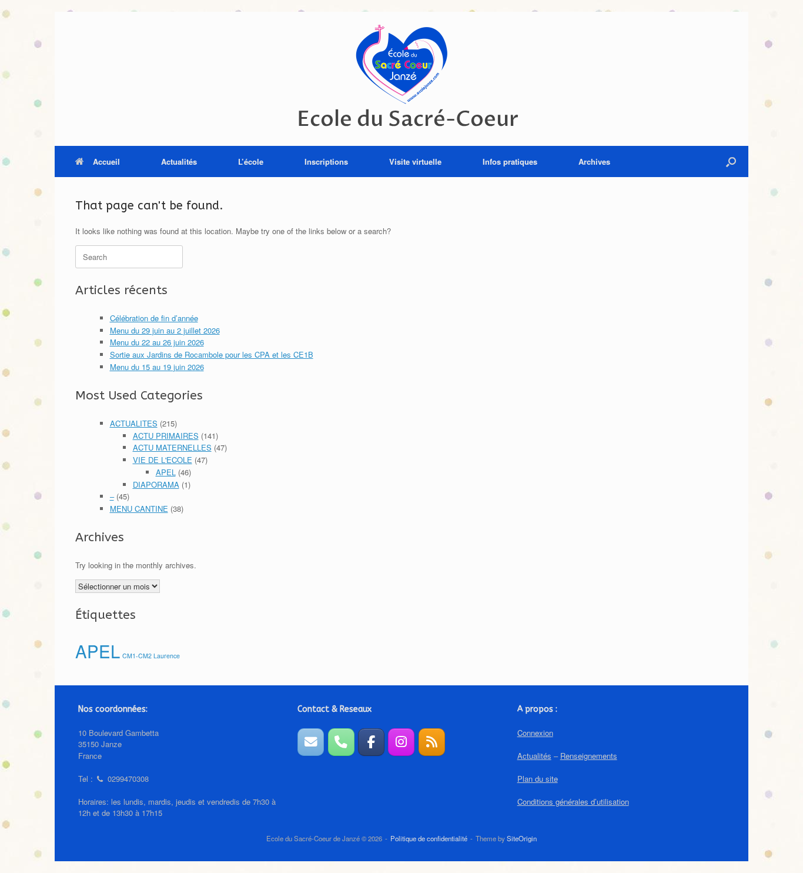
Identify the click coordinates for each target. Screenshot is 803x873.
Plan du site (537, 778)
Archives (594, 161)
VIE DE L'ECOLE (162, 459)
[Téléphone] (341, 742)
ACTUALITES (134, 423)
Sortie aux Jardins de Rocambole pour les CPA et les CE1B (211, 354)
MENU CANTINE (139, 508)
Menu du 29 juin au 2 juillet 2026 (165, 330)
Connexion (535, 732)
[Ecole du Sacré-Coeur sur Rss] (432, 742)
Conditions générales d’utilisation (573, 801)
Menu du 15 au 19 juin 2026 (157, 366)
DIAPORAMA (156, 484)
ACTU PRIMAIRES (166, 435)
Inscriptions (326, 161)
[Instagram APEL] (401, 742)
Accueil (106, 161)
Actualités (179, 161)
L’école (250, 161)
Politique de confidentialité (428, 838)
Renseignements (588, 755)
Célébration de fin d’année (154, 318)
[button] (731, 161)
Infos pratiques (510, 161)
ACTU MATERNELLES (172, 447)
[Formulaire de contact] (310, 742)
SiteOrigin (522, 838)
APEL (166, 472)
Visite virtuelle (415, 161)
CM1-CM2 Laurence (151, 655)
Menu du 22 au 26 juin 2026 (157, 342)
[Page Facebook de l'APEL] (371, 742)
